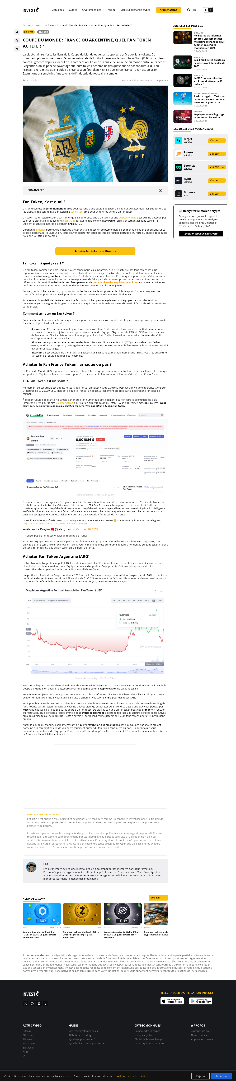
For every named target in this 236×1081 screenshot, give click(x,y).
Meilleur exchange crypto (135, 9)
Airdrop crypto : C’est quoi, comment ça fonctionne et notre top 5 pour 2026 (210, 99)
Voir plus (158, 897)
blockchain (68, 220)
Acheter (49, 25)
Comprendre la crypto (147, 1031)
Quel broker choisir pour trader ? (88, 1043)
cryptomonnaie (127, 217)
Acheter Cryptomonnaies (83, 1031)
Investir (38, 25)
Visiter (217, 140)
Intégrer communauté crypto (201, 233)
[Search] (188, 10)
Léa (35, 80)
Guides (73, 9)
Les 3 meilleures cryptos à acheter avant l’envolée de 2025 (209, 63)
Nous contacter (200, 1035)
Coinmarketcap (64, 402)
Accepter (221, 1076)
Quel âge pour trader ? (82, 1039)
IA (24, 1055)
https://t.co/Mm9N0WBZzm (38, 523)
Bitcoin (27, 1031)
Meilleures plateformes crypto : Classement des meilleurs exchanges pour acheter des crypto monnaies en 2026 (209, 42)
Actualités (58, 9)
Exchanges (29, 1043)
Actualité (198, 57)
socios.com (77, 211)
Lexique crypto (143, 1035)
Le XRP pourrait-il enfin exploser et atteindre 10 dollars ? (208, 81)
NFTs (26, 1051)
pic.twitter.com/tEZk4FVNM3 (71, 523)
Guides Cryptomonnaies (205, 93)
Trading (110, 9)
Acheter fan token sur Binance (95, 251)
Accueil (27, 25)
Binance (40, 229)
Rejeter (200, 1076)
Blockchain (29, 1047)
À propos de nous (201, 1031)
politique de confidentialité (131, 1076)
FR (194, 10)
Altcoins (27, 1039)
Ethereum (28, 1035)
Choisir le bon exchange (148, 1039)
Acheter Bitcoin (168, 9)
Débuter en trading (80, 1035)
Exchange (198, 33)
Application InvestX (202, 1039)
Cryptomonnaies (91, 9)
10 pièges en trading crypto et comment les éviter (210, 116)
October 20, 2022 (87, 529)
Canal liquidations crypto (149, 1043)
